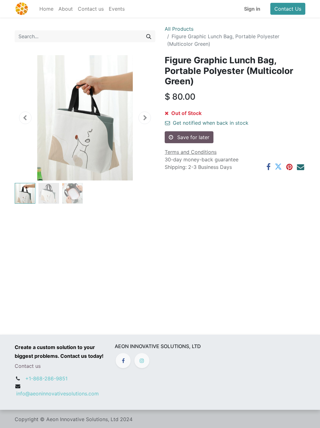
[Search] (148, 36)
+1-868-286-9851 (46, 378)
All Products (179, 29)
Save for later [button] (192, 137)
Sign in (252, 9)
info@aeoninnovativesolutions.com (57, 393)
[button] (25, 118)
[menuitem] (46, 9)
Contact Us (287, 9)
